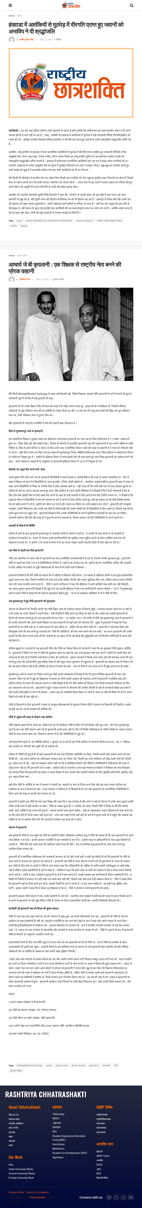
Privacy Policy (16, 1192)
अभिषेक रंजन (24, 279)
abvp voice (62, 1065)
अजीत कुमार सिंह (26, 39)
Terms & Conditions (37, 1192)
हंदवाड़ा (24, 225)
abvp (19, 220)
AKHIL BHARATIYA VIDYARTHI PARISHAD (49, 220)
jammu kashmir (84, 220)
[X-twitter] (116, 1197)
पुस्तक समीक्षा (22, 255)
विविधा (19, 15)
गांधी (116, 1065)
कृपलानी (106, 1065)
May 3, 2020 (46, 39)
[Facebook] (109, 1197)
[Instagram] (123, 1197)
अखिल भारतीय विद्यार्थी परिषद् (109, 220)
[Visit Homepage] (70, 5)
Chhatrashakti (37, 1197)
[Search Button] (131, 5)
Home (11, 15)
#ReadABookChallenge (30, 1065)
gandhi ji (94, 1065)
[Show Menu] (10, 5)
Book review (78, 1065)
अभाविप (13, 225)
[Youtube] (130, 1197)
